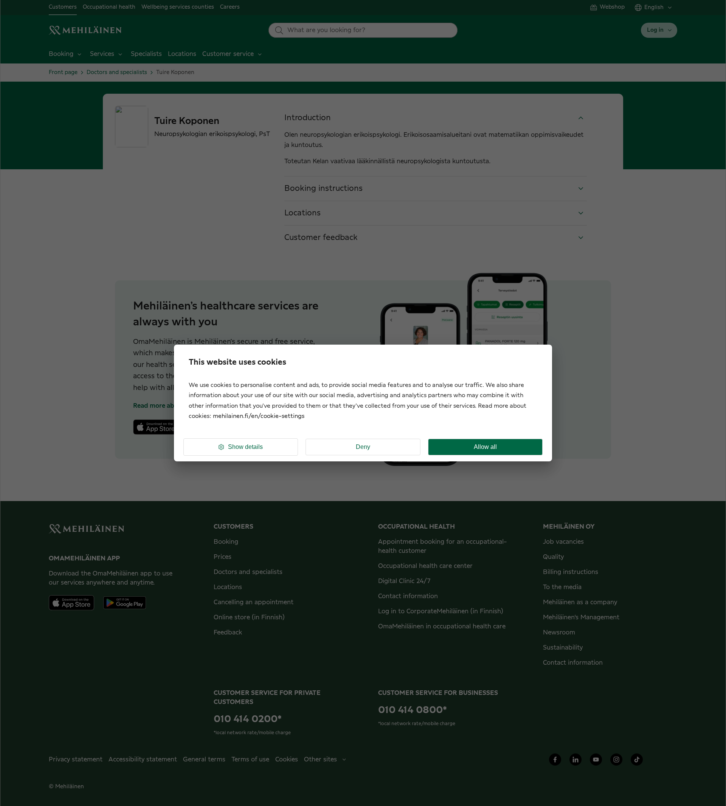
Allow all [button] (485, 447)
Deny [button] (363, 447)
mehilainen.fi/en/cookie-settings (258, 416)
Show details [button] (245, 447)
